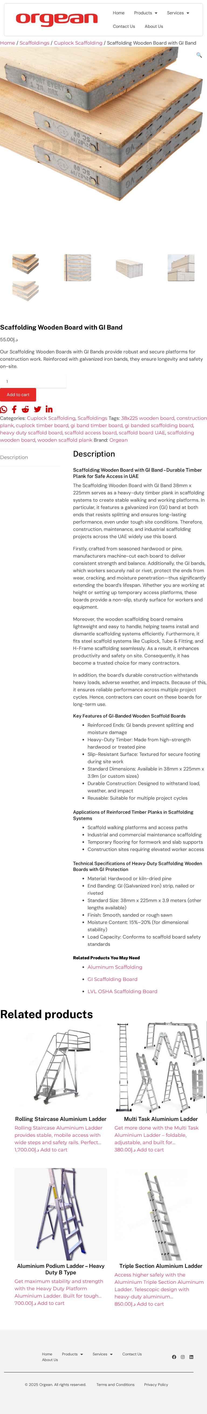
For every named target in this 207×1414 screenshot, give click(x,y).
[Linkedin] (191, 1357)
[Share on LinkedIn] (49, 410)
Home (119, 13)
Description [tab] (14, 457)
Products (143, 13)
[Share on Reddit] (25, 410)
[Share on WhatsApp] (3, 410)
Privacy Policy (156, 1384)
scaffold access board (91, 433)
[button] (199, 55)
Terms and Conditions (115, 1384)
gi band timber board (97, 425)
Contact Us (124, 26)
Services (175, 13)
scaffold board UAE (142, 433)
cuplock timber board (42, 425)
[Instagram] (183, 1357)
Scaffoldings (34, 43)
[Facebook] (174, 1357)
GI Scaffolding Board (112, 979)
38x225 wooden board (147, 418)
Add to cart (18, 394)
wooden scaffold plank (64, 440)
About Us (154, 26)
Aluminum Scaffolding (115, 967)
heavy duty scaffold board (31, 433)
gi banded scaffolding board (159, 425)
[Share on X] (37, 410)
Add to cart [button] (53, 1150)
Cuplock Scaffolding (78, 43)
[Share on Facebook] (14, 410)
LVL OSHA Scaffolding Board (122, 991)
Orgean (118, 440)
